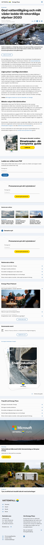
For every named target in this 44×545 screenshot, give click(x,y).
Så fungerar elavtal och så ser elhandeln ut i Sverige (19, 97)
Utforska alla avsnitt (22, 319)
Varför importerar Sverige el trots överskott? (20, 222)
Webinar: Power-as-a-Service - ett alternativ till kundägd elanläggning (18, 330)
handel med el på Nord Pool (25, 130)
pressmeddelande (35, 61)
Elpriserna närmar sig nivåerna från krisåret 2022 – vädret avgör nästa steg (7, 223)
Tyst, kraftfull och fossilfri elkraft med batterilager (18, 491)
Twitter (39, 21)
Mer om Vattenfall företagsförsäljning (28, 530)
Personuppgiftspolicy (10, 536)
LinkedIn (37, 21)
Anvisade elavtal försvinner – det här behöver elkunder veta (35, 223)
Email (42, 21)
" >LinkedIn (24, 536)
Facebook (35, 21)
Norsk (6, 511)
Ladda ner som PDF (7, 54)
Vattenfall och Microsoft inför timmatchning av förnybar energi (20, 450)
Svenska (7, 504)
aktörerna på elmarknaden (25, 125)
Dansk (6, 509)
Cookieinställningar (9, 539)
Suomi (6, 506)
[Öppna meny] (42, 2)
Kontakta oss (5, 526)
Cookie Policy (8, 538)
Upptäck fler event (22, 334)
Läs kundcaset (6, 457)
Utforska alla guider (38, 393)
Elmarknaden (4, 7)
